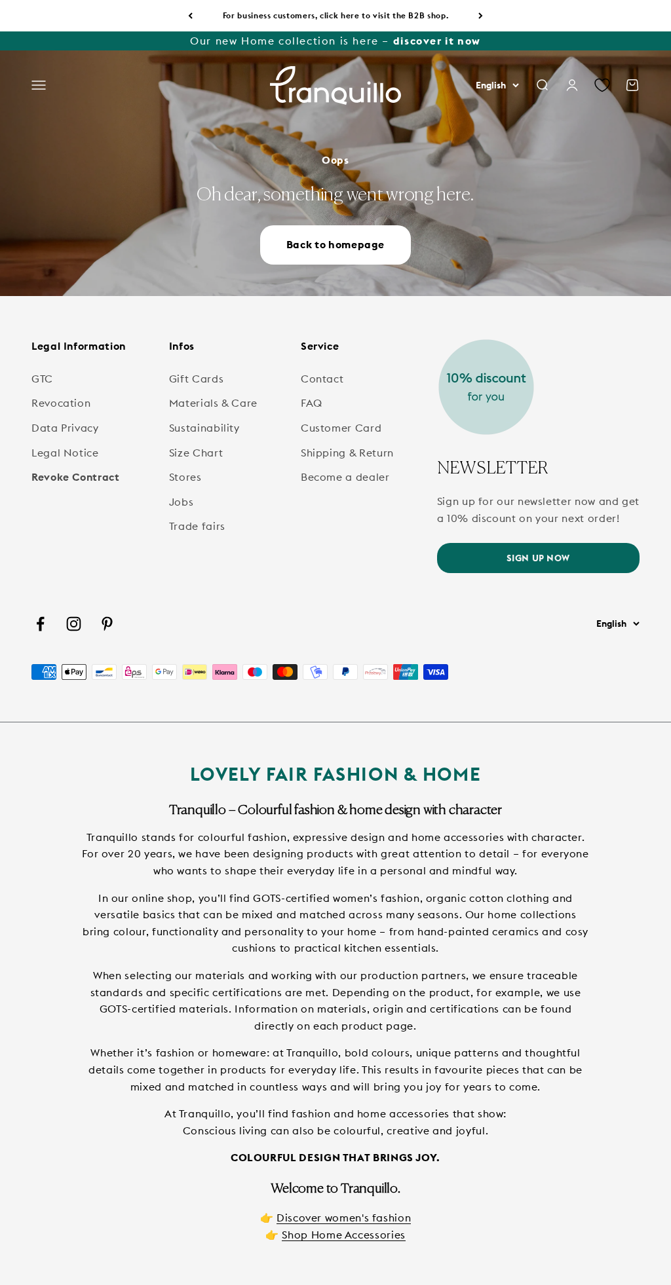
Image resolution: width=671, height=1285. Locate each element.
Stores (185, 476)
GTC (42, 378)
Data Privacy (65, 427)
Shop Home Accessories (343, 1234)
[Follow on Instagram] (74, 624)
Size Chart (196, 452)
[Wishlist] (602, 86)
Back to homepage (335, 244)
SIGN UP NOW (538, 558)
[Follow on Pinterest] (107, 624)
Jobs (181, 501)
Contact (322, 378)
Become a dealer (345, 476)
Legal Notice (65, 452)
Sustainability (204, 427)
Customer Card (341, 427)
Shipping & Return (347, 452)
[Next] (480, 15)
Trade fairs (197, 525)
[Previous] (190, 15)
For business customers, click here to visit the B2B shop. (335, 15)
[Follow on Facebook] (40, 624)
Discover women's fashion (344, 1217)
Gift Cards (196, 378)
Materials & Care (213, 402)
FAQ (311, 402)
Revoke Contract (75, 476)
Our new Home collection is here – (335, 40)
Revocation (60, 402)
